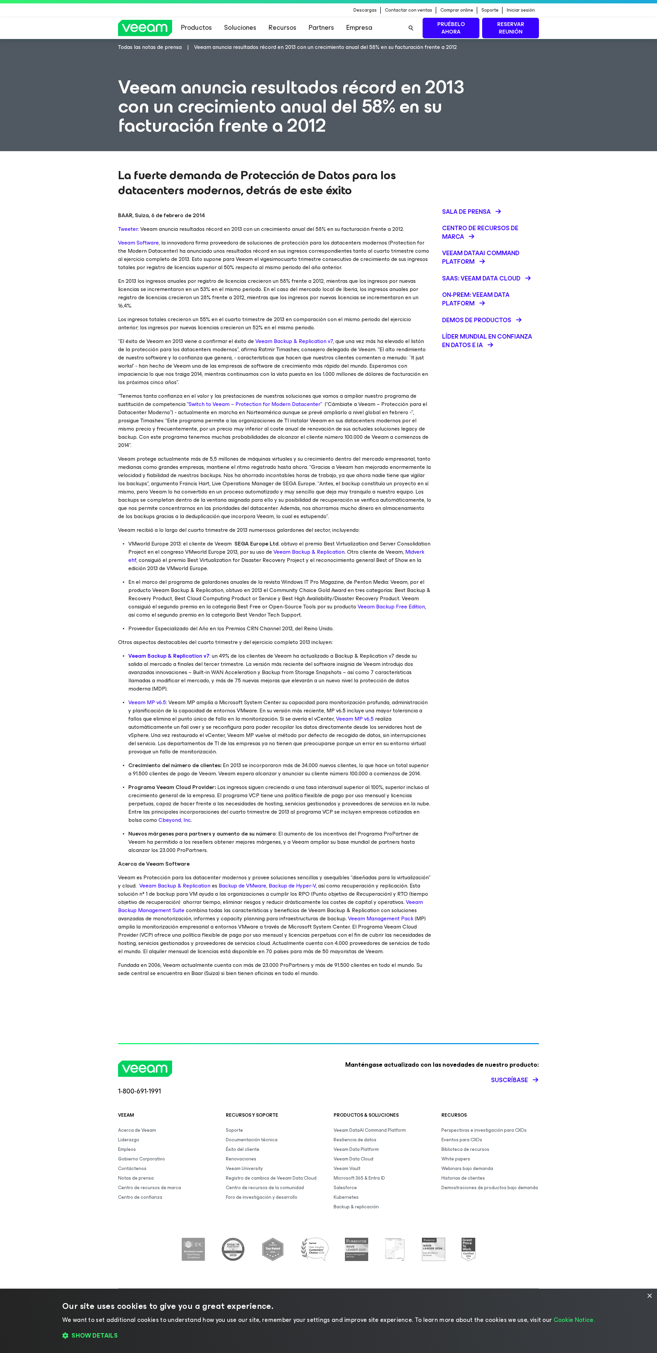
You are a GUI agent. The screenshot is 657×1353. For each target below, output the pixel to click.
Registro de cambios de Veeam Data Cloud (271, 1178)
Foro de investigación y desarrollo (261, 1197)
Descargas (365, 10)
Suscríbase (509, 1080)
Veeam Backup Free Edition (391, 606)
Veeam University (244, 1168)
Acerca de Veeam (137, 1130)
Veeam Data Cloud (353, 1159)
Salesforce (345, 1188)
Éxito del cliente (242, 1149)
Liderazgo (128, 1140)
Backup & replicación (356, 1207)
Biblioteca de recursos (465, 1149)
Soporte (490, 10)
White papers (455, 1159)
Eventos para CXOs (461, 1140)
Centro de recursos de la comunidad (265, 1188)
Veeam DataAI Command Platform (370, 1130)
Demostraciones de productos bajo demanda (489, 1188)
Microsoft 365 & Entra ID (359, 1178)
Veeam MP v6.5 (147, 702)
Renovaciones (241, 1159)
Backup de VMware (242, 885)
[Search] (411, 28)
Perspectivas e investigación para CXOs (484, 1130)
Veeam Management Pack (380, 918)
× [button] (649, 1296)
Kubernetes (346, 1197)
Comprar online (456, 10)
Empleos (127, 1149)
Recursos (282, 27)
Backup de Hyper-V (292, 885)
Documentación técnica (252, 1140)
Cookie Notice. (574, 1320)
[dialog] (328, 1321)
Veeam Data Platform (356, 1149)
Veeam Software (138, 242)
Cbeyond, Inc (174, 820)
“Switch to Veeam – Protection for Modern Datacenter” (254, 404)
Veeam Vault (347, 1168)
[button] (328, 1336)
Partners (321, 27)
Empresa (359, 27)
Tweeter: (128, 229)
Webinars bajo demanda (467, 1168)
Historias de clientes (463, 1178)
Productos (196, 27)
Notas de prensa (136, 1178)
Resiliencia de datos (355, 1140)
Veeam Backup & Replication (309, 551)
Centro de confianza (140, 1197)
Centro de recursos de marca (149, 1188)
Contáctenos (132, 1168)
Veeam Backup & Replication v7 (294, 341)
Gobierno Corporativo (141, 1159)
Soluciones (240, 27)
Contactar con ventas (408, 10)
